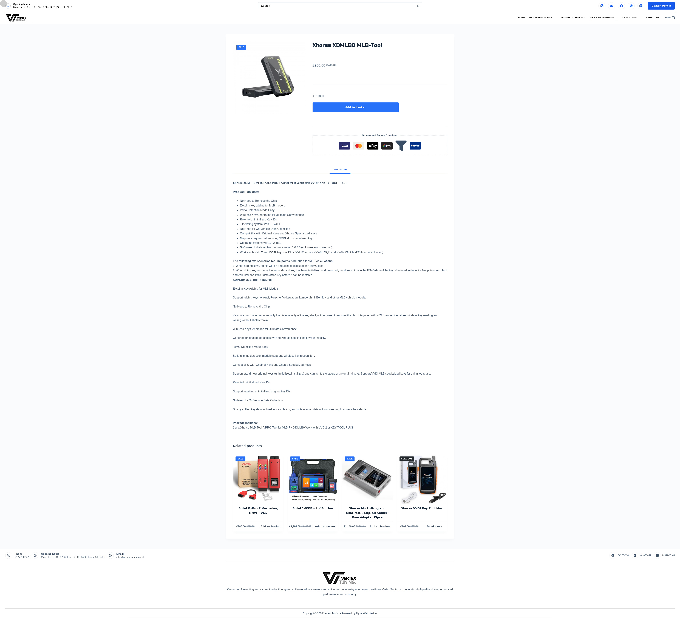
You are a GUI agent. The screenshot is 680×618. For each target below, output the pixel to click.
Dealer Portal (661, 5)
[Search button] (418, 5)
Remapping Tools (540, 17)
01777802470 (22, 557)
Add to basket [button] (270, 526)
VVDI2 (258, 252)
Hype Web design (366, 613)
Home (521, 17)
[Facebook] (621, 5)
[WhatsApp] (631, 5)
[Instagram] (640, 5)
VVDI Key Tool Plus (281, 252)
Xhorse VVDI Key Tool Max (422, 508)
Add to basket (355, 107)
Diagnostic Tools (571, 17)
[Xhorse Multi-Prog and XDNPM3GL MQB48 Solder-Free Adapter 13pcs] (367, 479)
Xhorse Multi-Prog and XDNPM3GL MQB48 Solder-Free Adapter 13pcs (367, 513)
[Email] (611, 5)
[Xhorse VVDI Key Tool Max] (422, 479)
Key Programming (602, 17)
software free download (316, 247)
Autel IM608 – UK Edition (313, 508)
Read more (434, 526)
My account (629, 17)
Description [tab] (340, 169)
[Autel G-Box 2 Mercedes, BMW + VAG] (258, 479)
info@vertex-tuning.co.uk (130, 557)
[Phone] (601, 5)
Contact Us (652, 17)
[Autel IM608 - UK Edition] (313, 479)
